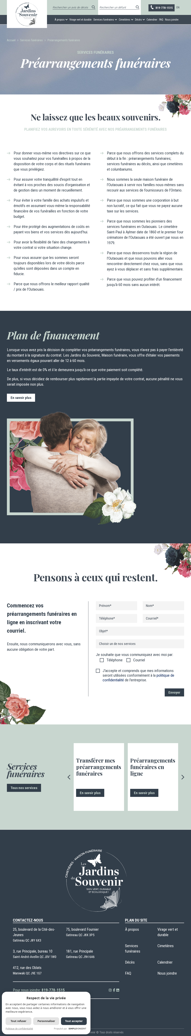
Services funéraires (103, 19)
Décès (138, 19)
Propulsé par (60, 1028)
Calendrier (152, 19)
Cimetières (124, 19)
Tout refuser (18, 1021)
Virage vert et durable (80, 19)
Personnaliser (46, 1021)
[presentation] (69, 777)
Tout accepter (74, 1021)
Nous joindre (172, 19)
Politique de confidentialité (19, 1028)
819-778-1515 (164, 8)
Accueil (11, 40)
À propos (60, 19)
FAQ (161, 19)
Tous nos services (24, 788)
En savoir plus (21, 398)
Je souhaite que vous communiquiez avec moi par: (134, 654)
